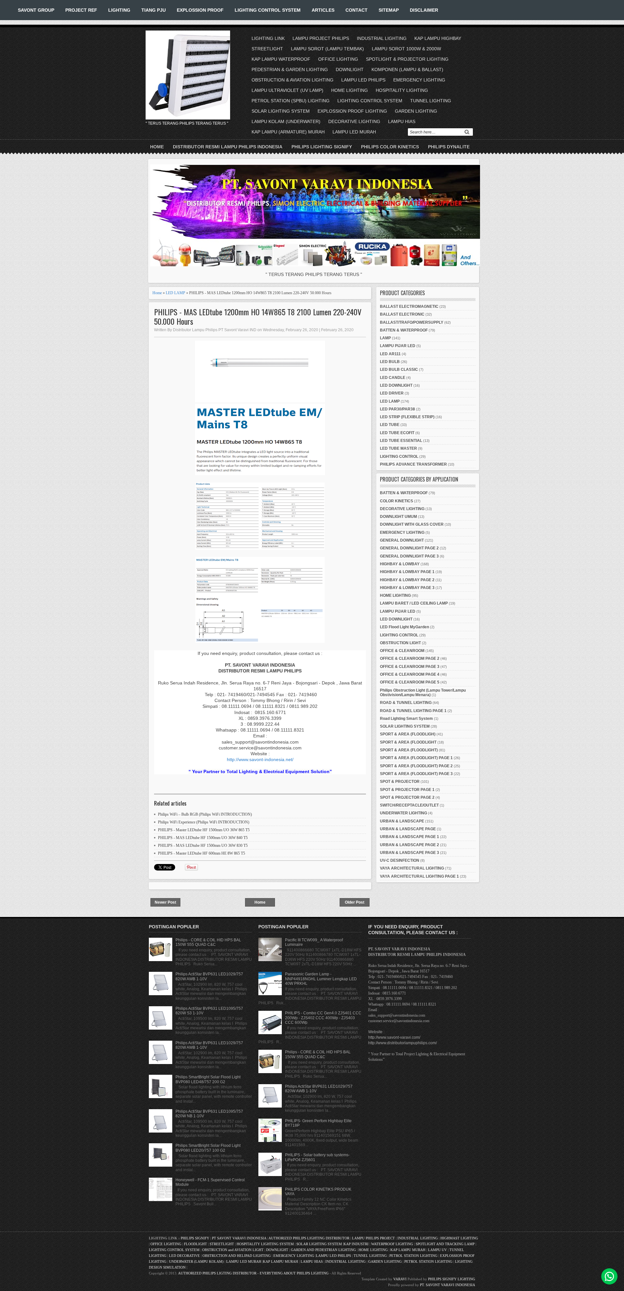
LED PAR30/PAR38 (397, 409)
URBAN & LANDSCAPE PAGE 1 (409, 836)
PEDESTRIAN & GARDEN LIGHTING (290, 69)
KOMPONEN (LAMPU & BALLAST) (407, 69)
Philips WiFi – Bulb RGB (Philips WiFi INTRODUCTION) (205, 814)
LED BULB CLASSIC (399, 369)
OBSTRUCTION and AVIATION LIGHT (233, 1250)
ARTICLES (323, 10)
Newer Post (165, 902)
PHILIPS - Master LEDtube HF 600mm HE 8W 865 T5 (201, 853)
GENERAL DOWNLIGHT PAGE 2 (409, 548)
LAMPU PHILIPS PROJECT (374, 1238)
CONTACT (356, 10)
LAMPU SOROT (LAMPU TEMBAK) (327, 48)
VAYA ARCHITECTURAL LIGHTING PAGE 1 (419, 876)
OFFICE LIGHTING (338, 59)
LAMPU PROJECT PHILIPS (320, 38)
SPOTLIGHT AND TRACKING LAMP (445, 1244)
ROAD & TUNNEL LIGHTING (406, 702)
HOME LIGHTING (349, 90)
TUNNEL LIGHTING (430, 100)
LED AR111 (390, 354)
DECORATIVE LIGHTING (354, 121)
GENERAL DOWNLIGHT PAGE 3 (409, 556)
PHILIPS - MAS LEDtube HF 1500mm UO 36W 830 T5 (203, 845)
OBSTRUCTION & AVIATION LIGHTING (292, 79)
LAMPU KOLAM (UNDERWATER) (286, 121)
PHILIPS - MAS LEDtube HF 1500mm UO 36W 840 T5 (203, 837)
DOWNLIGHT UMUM (398, 516)
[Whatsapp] (609, 1276)
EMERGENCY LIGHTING (419, 79)
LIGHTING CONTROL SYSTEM (268, 10)
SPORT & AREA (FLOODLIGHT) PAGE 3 (416, 773)
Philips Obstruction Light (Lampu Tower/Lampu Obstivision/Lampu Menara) (423, 692)
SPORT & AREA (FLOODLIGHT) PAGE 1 (416, 758)
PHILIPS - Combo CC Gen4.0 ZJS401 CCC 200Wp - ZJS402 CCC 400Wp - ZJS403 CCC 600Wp (323, 1018)
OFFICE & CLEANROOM (402, 650)
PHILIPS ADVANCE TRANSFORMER (413, 464)
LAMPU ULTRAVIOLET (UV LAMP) (287, 90)
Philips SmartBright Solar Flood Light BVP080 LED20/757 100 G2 (208, 1147)
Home (157, 146)
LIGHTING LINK (268, 38)
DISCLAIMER (424, 10)
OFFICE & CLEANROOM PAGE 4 (409, 674)
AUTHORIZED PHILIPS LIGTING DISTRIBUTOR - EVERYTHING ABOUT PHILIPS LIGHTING (253, 1273)
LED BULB (390, 361)
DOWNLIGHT (350, 69)
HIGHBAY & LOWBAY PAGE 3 (407, 587)
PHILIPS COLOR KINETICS (390, 146)
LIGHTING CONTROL (399, 456)
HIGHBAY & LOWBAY (400, 564)
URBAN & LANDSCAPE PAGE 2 (409, 845)
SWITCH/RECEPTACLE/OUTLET (409, 805)
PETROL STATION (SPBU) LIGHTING (291, 100)
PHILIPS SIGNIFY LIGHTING (451, 1279)
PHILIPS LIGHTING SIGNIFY (322, 146)
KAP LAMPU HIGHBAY (437, 38)
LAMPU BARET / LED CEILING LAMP (414, 603)
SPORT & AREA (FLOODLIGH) (408, 734)
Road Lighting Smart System (406, 718)
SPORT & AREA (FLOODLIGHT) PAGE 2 (416, 766)
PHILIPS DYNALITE (449, 146)
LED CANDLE (392, 377)
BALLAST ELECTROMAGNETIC (409, 306)
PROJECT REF (81, 10)
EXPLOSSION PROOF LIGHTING (352, 111)
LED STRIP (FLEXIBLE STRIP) (407, 417)
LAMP (385, 338)
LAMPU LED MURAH (354, 131)
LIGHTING (119, 10)
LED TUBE (389, 424)
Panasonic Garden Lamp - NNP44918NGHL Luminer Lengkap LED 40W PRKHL (321, 979)
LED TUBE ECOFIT (397, 433)
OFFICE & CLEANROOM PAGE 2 (409, 658)
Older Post (354, 902)
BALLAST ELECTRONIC (402, 314)
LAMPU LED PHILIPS (363, 79)
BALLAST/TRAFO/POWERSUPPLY (411, 322)
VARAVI (400, 1279)
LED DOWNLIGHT (396, 385)
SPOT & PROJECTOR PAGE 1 (407, 789)
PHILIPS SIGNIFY (195, 1238)
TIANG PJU (153, 10)
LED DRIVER (392, 393)
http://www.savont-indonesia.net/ (260, 759)
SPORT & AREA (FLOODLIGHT (408, 742)
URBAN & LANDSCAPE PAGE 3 (409, 852)
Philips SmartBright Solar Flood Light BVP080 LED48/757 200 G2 (208, 1079)
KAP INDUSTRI (356, 1244)
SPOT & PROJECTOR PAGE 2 (407, 797)
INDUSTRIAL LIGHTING (382, 38)
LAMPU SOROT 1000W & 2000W (406, 48)
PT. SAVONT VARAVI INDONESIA (447, 1285)
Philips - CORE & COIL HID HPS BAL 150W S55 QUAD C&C (208, 942)
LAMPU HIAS (401, 121)
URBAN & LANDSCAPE (402, 821)
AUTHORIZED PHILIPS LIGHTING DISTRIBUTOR (309, 1238)
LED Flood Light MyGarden (404, 627)
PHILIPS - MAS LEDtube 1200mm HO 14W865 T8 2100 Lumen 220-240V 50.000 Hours (257, 316)
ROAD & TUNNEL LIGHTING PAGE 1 (413, 710)
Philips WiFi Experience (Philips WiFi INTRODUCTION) (203, 822)
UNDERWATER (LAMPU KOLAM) (196, 1261)
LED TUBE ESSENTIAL (401, 440)
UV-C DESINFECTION (399, 860)
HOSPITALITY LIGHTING (402, 90)
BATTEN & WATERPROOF (404, 330)
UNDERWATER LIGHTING (403, 813)
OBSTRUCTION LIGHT (400, 643)
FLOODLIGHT (195, 1244)
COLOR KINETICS (396, 501)
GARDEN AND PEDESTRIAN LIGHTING (323, 1250)
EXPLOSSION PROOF (200, 10)
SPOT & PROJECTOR (400, 781)
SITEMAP (389, 10)
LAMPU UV (437, 1250)
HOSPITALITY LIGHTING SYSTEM (265, 1244)
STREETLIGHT (267, 48)
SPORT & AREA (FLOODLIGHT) (409, 750)
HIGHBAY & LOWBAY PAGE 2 (407, 580)
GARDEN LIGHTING (416, 111)
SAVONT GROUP (36, 10)
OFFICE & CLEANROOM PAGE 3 (409, 666)
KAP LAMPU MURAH (407, 1250)
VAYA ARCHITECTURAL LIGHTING (412, 868)
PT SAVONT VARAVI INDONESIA (239, 1238)
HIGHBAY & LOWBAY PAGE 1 (407, 572)
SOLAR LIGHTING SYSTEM (281, 111)
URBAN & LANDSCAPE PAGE (408, 829)
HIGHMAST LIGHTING (459, 1238)
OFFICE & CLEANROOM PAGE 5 (409, 682)
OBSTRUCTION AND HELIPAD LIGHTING (236, 1256)
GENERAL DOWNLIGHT (402, 540)
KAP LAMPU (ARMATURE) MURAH (288, 131)
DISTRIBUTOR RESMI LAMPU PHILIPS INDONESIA (227, 146)
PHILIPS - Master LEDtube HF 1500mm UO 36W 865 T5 (204, 830)
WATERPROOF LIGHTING (392, 1244)
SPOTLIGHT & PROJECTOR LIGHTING (407, 59)
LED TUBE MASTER (398, 448)
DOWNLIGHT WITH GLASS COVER (412, 524)
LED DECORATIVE (184, 1256)
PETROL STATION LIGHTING (413, 1256)
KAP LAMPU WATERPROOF (281, 59)
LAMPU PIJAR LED (397, 346)
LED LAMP (175, 293)
